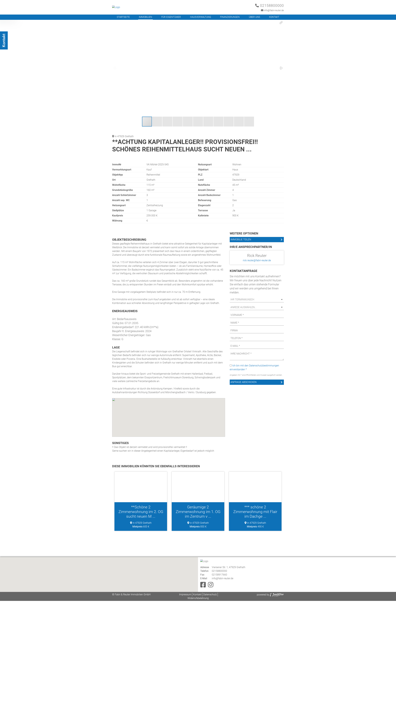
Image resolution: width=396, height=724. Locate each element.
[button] (281, 22)
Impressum (185, 594)
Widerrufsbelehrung (198, 598)
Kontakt (274, 17)
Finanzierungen (230, 17)
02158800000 (271, 6)
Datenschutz (210, 594)
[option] (140, 501)
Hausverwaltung (200, 17)
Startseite (123, 17)
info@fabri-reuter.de (273, 10)
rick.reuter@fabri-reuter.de (257, 260)
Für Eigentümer (171, 17)
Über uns (254, 17)
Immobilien (145, 17)
